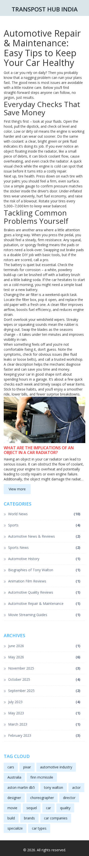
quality (65, 807)
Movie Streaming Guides (44, 614)
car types (39, 828)
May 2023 (44, 713)
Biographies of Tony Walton (44, 570)
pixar (27, 767)
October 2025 (44, 679)
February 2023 (44, 735)
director (69, 797)
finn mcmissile (41, 777)
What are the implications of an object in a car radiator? (39, 450)
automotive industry (56, 767)
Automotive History (44, 558)
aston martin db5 (21, 787)
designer (14, 797)
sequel (31, 807)
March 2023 (44, 724)
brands (29, 818)
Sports (44, 525)
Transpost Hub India (45, 9)
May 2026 (44, 657)
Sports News (44, 547)
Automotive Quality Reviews (44, 592)
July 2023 (44, 701)
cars (10, 767)
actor (76, 787)
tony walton (53, 787)
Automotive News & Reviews (44, 536)
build (11, 818)
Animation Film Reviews (44, 581)
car (48, 807)
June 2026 (44, 645)
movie (12, 807)
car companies (55, 818)
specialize (15, 828)
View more (17, 489)
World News (44, 514)
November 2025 (44, 668)
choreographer (42, 797)
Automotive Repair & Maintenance (44, 603)
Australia (14, 777)
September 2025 (44, 690)
